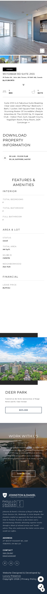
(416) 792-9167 (8, 553)
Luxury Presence (12, 576)
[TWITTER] (17, 563)
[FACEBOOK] (5, 563)
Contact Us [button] (23, 474)
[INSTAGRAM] (11, 563)
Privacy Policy (29, 579)
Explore (23, 410)
